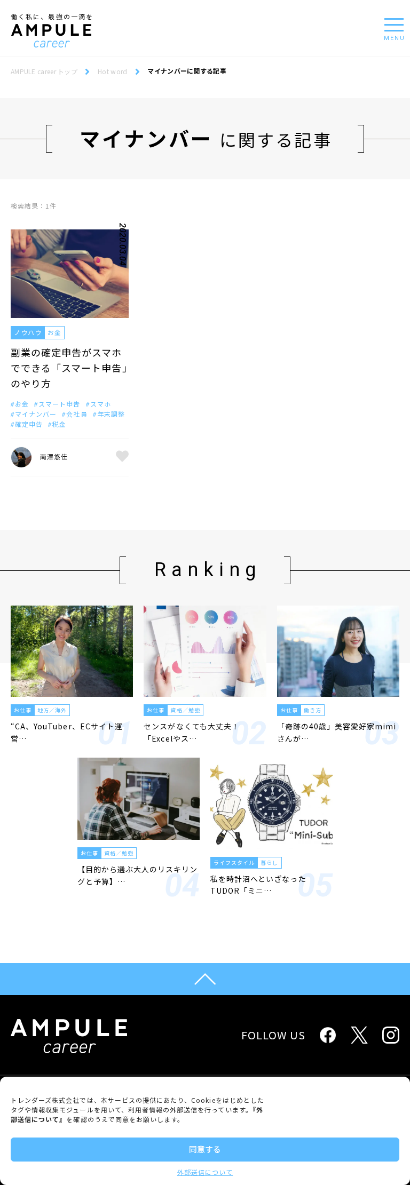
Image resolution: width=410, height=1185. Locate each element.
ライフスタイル (234, 862)
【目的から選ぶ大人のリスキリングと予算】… (137, 875)
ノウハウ (28, 332)
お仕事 (22, 710)
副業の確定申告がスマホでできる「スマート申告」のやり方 (69, 367)
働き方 (312, 710)
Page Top (205, 979)
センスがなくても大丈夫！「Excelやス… (192, 732)
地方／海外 (52, 710)
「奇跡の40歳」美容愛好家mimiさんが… (337, 732)
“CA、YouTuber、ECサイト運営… (67, 732)
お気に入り (122, 457)
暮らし (269, 862)
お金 (54, 332)
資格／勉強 (185, 710)
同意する (205, 1149)
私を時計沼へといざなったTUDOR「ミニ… (258, 884)
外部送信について (205, 1171)
